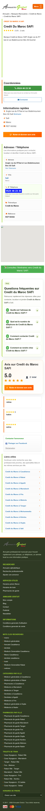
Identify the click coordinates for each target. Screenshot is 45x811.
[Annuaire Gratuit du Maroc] (22, 7)
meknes (7, 668)
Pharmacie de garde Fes (13, 729)
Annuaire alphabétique (11, 568)
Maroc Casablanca (11, 655)
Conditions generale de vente (14, 626)
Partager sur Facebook (17, 443)
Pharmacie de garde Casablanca (16, 716)
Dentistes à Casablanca (13, 694)
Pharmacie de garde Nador (14, 746)
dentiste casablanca (11, 658)
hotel (6, 661)
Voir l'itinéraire (10, 168)
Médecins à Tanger (11, 690)
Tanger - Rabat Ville (11, 762)
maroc (6, 638)
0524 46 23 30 (23, 88)
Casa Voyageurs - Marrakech (15, 758)
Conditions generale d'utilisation (15, 623)
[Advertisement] (23, 57)
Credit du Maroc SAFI (12, 16)
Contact (6, 607)
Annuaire (6, 14)
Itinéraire (17, 114)
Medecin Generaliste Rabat (14, 665)
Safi (7, 178)
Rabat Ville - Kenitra (11, 779)
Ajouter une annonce (11, 575)
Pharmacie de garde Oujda (14, 736)
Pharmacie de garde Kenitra (15, 740)
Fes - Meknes (9, 765)
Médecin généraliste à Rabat (15, 680)
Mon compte (7, 600)
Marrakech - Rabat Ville (13, 772)
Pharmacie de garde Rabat (14, 719)
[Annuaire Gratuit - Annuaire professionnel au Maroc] (22, 544)
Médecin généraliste (12, 641)
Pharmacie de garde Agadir (14, 733)
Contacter (23, 100)
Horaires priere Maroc (11, 584)
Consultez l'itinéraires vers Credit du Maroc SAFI (23, 269)
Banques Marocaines (19, 14)
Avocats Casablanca (12, 644)
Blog (4, 603)
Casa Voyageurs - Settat (13, 786)
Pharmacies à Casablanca (14, 684)
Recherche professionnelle (13, 571)
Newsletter (7, 614)
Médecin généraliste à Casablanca (17, 677)
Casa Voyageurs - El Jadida (14, 782)
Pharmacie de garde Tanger (14, 726)
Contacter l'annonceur (15, 438)
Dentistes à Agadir (11, 697)
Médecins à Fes (10, 701)
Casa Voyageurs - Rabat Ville (15, 755)
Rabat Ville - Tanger (11, 769)
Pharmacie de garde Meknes (15, 743)
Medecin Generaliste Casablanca (16, 651)
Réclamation (10, 448)
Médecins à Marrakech (13, 687)
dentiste (7, 648)
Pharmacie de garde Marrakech (16, 723)
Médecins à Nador (11, 707)
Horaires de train (9, 587)
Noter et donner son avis (24, 134)
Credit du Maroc (35, 14)
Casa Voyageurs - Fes (12, 775)
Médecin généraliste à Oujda (15, 704)
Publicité (6, 610)
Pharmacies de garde (11, 591)
